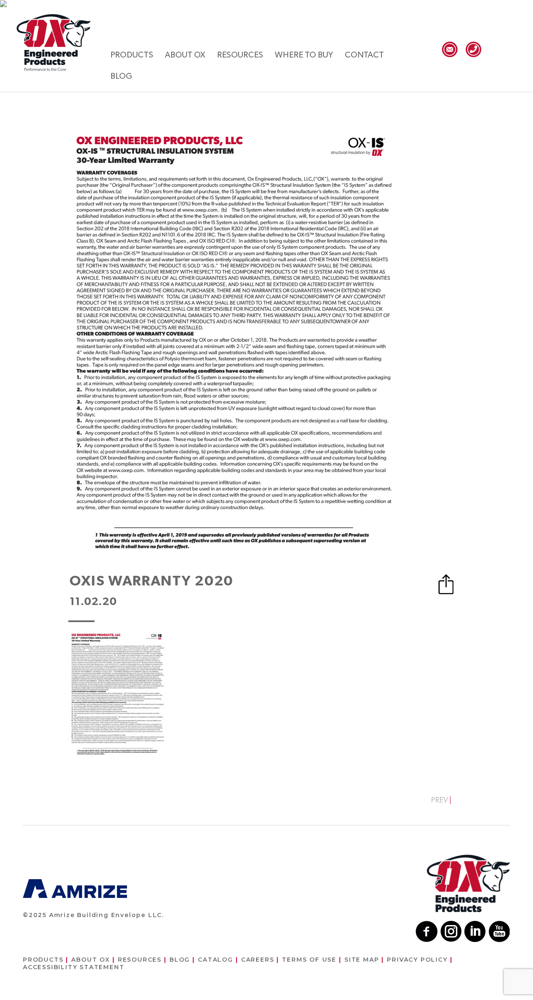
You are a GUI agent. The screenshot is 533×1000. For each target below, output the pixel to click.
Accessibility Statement (73, 967)
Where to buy (304, 55)
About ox (185, 55)
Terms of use (309, 959)
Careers (257, 959)
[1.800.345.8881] (473, 49)
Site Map (361, 959)
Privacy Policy (417, 959)
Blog (121, 76)
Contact (364, 55)
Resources (240, 55)
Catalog (215, 959)
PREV (439, 800)
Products (131, 55)
